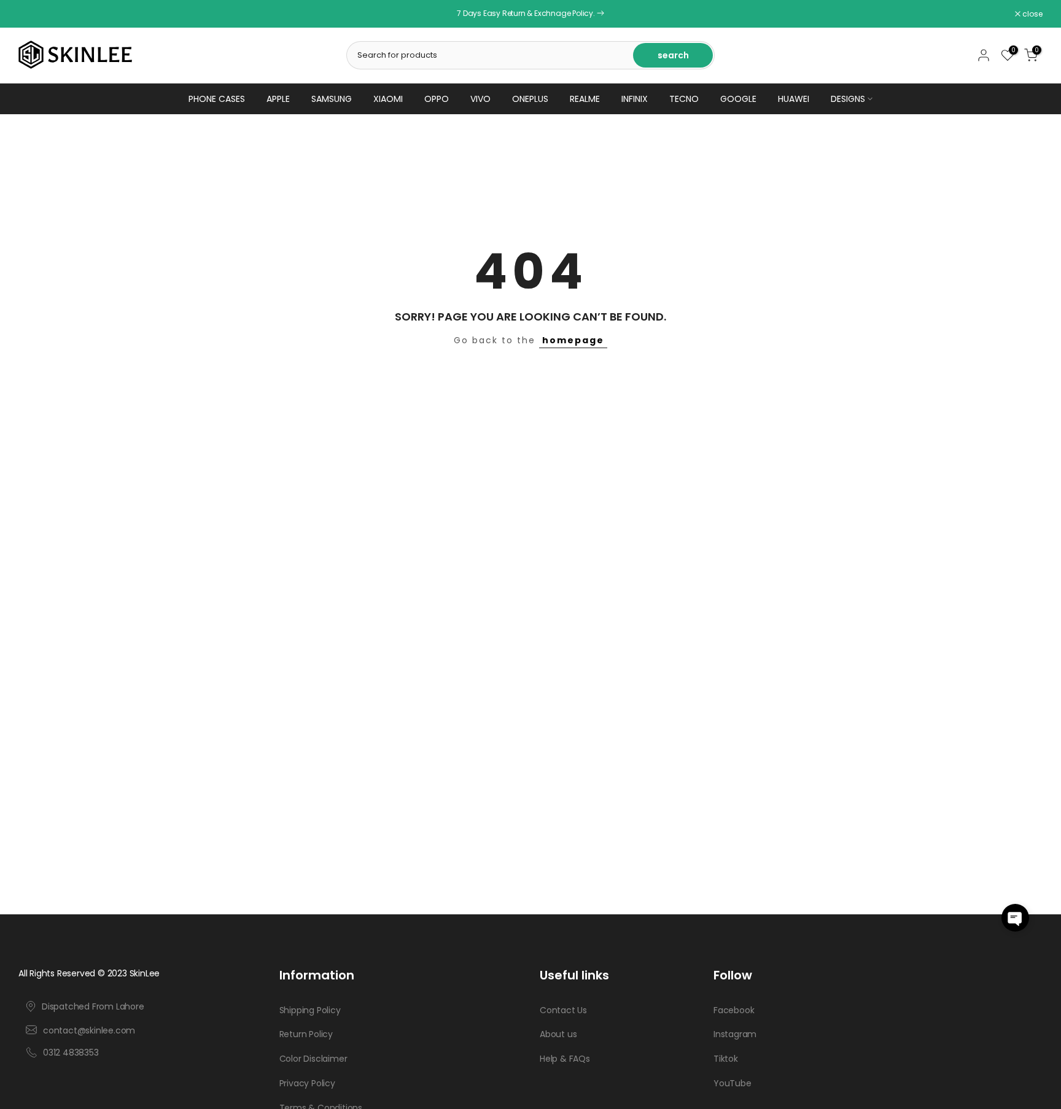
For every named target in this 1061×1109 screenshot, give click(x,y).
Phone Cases (216, 99)
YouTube (732, 1083)
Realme (585, 99)
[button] (1015, 918)
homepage (573, 340)
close (35, 14)
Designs (848, 99)
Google (738, 99)
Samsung (331, 99)
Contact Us (563, 1010)
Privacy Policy (307, 1083)
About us (558, 1035)
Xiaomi (388, 99)
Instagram (734, 1035)
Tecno (684, 99)
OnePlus (530, 99)
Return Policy (306, 1035)
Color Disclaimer (313, 1059)
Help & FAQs (565, 1059)
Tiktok (725, 1059)
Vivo (480, 99)
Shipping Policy (310, 1010)
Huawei (793, 99)
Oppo (436, 99)
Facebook (733, 1010)
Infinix (634, 99)
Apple (278, 99)
